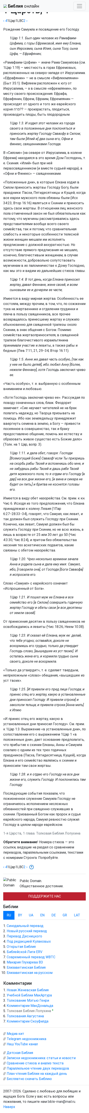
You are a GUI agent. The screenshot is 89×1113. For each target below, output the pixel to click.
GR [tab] (65, 915)
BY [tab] (20, 915)
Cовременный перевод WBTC (31, 957)
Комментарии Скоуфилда (27, 1021)
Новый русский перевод (27, 931)
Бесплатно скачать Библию (29, 1079)
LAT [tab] (77, 915)
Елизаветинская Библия (26, 967)
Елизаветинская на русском (29, 973)
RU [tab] (9, 915)
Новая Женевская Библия (28, 990)
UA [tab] (31, 915)
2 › (25, 21)
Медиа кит (15, 1034)
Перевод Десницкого (24, 936)
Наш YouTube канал (22, 1044)
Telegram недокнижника (26, 1039)
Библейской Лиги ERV (24, 952)
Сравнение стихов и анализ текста (35, 1063)
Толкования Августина (25, 1016)
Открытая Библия (21, 947)
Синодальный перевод (25, 926)
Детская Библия (20, 1053)
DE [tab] (53, 915)
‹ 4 (5, 21)
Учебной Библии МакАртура (29, 995)
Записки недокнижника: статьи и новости (41, 1058)
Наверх (9, 1107)
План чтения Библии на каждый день (37, 1074)
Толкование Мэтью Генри (28, 1000)
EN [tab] (42, 915)
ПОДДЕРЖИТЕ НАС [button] (44, 896)
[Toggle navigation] (79, 6)
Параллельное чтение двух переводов (38, 1068)
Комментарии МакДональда (30, 1006)
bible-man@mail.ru (61, 1102)
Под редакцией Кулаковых (29, 941)
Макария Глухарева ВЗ (25, 962)
